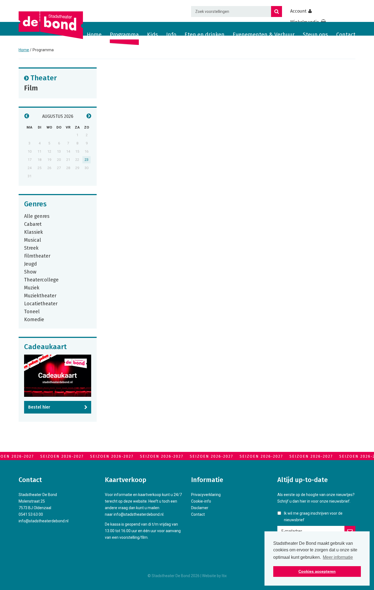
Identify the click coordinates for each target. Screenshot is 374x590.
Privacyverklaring (206, 494)
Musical (32, 240)
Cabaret (33, 224)
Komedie (34, 319)
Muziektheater (40, 295)
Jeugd (30, 263)
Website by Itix (214, 576)
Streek (31, 247)
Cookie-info (201, 501)
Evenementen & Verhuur (264, 34)
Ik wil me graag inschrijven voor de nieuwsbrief (313, 516)
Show (30, 271)
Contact (345, 34)
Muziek (31, 287)
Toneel (32, 311)
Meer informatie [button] (338, 557)
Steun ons (315, 34)
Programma (124, 34)
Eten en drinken (205, 34)
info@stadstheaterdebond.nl (43, 521)
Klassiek (33, 232)
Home (94, 34)
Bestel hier (39, 407)
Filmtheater (37, 255)
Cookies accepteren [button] (317, 571)
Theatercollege (41, 279)
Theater (43, 78)
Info (171, 34)
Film (31, 88)
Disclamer (199, 508)
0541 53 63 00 (31, 514)
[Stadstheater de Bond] (51, 25)
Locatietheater (40, 303)
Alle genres (37, 216)
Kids (152, 34)
